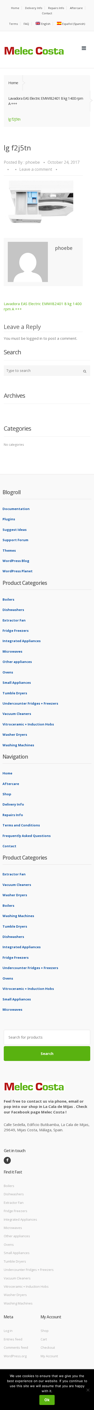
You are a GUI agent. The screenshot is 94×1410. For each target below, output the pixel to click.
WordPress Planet (18, 571)
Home (15, 8)
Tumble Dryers (15, 693)
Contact (47, 13)
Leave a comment (35, 169)
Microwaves (12, 651)
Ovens (8, 672)
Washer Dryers (15, 734)
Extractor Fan (14, 620)
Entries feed (13, 1339)
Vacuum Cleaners (17, 713)
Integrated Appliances (22, 641)
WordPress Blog (16, 560)
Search (47, 1053)
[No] (87, 1389)
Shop (7, 794)
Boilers (8, 599)
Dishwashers (13, 609)
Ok (47, 1399)
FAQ (26, 24)
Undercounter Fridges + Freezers (30, 703)
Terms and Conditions (21, 825)
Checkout (48, 1347)
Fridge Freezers (16, 630)
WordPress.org (15, 1356)
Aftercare (76, 8)
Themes (9, 550)
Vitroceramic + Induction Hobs (28, 724)
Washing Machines (18, 745)
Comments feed (16, 1347)
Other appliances (17, 661)
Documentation (16, 508)
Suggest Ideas (15, 529)
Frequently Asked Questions (27, 835)
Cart (44, 1339)
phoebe (32, 162)
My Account (49, 1356)
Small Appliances (17, 682)
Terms (13, 24)
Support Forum (15, 540)
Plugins (9, 519)
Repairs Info (56, 8)
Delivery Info (33, 8)
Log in (8, 1330)
